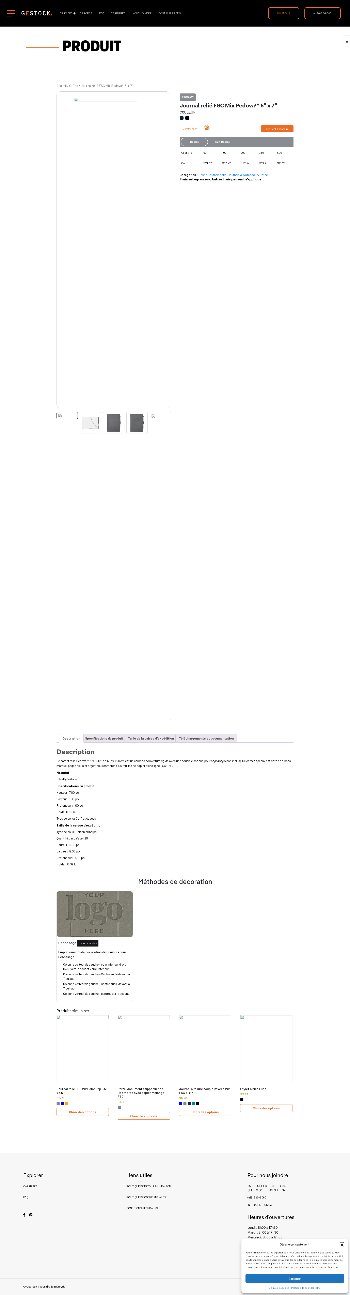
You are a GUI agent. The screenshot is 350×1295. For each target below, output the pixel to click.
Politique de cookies (278, 1287)
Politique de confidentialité (306, 1287)
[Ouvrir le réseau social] (24, 1214)
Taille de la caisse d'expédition (151, 738)
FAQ (101, 13)
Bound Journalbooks (212, 175)
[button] (342, 1244)
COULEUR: (188, 112)
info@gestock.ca (260, 1204)
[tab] (71, 738)
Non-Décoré (222, 141)
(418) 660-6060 (323, 13)
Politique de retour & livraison (148, 1186)
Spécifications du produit (104, 738)
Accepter (295, 1278)
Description (71, 738)
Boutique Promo (169, 13)
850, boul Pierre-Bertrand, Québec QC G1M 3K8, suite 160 (267, 1188)
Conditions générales (142, 1208)
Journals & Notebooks (243, 175)
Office (73, 86)
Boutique (283, 13)
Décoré (194, 141)
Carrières (118, 13)
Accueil (62, 86)
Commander (190, 128)
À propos (86, 13)
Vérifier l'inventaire (277, 129)
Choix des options (82, 1112)
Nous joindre (142, 13)
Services (66, 13)
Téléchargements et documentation (206, 738)
